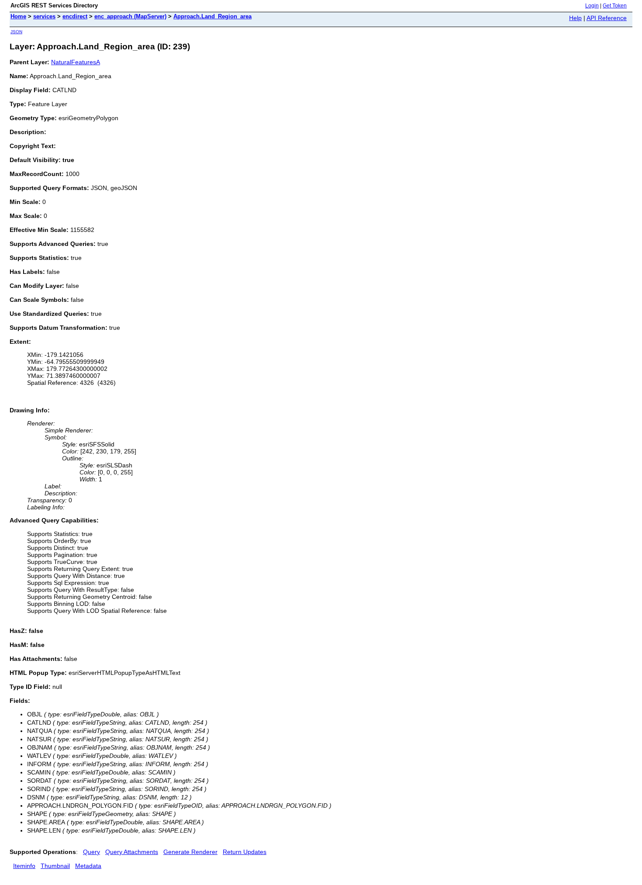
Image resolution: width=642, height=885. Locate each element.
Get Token (615, 5)
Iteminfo (24, 865)
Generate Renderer (190, 851)
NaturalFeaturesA (75, 62)
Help (575, 17)
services (44, 16)
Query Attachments (131, 851)
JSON (16, 31)
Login (592, 5)
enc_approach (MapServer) (130, 16)
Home (18, 16)
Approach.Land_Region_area (212, 16)
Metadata (88, 865)
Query (91, 851)
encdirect (74, 16)
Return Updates (244, 851)
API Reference (607, 17)
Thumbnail (55, 865)
